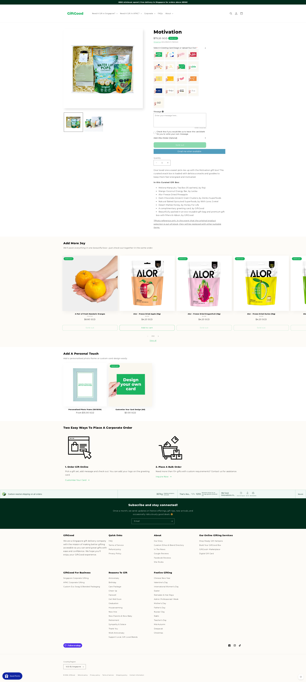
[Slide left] (147, 336)
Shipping (157, 42)
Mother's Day (160, 603)
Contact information (137, 675)
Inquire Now (162, 477)
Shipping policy (121, 675)
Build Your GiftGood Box (210, 545)
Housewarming (115, 608)
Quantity (157, 158)
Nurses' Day (159, 612)
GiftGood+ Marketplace (209, 549)
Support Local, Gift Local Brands (123, 637)
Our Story (158, 541)
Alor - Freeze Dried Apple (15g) (147, 314)
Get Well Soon (115, 599)
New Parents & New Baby (120, 616)
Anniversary (114, 578)
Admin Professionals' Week (166, 599)
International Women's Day (166, 587)
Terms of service (108, 675)
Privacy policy (95, 675)
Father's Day (159, 608)
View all (153, 340)
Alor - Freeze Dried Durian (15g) (261, 314)
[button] (105, 13)
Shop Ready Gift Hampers (211, 541)
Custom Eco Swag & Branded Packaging (81, 587)
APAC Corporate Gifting (74, 582)
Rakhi (156, 616)
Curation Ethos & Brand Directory (169, 545)
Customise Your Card (75, 480)
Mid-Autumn (159, 624)
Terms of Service (116, 545)
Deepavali (158, 629)
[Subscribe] (171, 521)
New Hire (113, 612)
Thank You (113, 629)
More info (300, 494)
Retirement (114, 620)
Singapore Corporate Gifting (76, 578)
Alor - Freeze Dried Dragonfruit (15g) (204, 314)
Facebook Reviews (162, 558)
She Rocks (158, 562)
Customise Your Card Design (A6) (130, 409)
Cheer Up (113, 591)
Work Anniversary (116, 633)
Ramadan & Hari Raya (164, 595)
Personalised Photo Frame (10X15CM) (84, 409)
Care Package (115, 587)
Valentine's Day (161, 582)
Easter (157, 591)
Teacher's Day (160, 620)
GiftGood (72, 675)
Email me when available (189, 151)
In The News (159, 549)
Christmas (158, 633)
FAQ (111, 541)
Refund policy (115, 549)
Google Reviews (161, 553)
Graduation (113, 603)
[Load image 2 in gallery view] (93, 122)
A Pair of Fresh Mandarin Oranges (90, 314)
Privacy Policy (115, 553)
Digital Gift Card (206, 553)
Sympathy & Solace (117, 624)
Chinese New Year (162, 578)
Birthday (112, 582)
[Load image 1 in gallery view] (73, 122)
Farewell (112, 595)
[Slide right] (158, 336)
